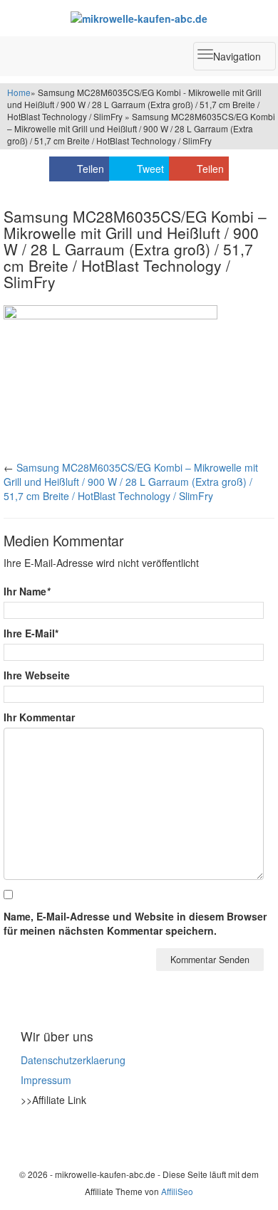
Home (19, 92)
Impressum (46, 1080)
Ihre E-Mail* (31, 633)
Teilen (90, 168)
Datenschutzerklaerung (73, 1060)
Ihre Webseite (37, 675)
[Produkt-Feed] (30, 1135)
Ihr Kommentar (39, 717)
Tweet (150, 168)
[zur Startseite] (139, 18)
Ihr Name (27, 591)
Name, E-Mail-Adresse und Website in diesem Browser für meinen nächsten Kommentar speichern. (135, 923)
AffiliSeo (177, 1191)
